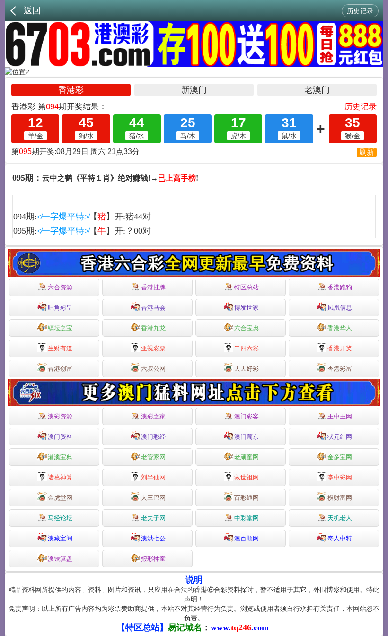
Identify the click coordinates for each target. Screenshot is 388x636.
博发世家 (246, 307)
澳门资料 (60, 436)
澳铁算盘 (60, 558)
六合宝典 (246, 327)
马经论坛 (60, 518)
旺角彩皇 (60, 307)
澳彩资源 (60, 416)
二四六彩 (246, 348)
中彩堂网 (246, 518)
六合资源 (60, 287)
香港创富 (60, 368)
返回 (32, 10)
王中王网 (339, 416)
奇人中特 (339, 538)
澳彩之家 (153, 416)
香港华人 (339, 327)
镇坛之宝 (60, 327)
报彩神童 (153, 558)
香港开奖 (339, 348)
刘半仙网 (153, 477)
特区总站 (246, 287)
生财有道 (60, 348)
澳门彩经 (153, 436)
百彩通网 (246, 497)
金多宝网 (339, 457)
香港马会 (153, 307)
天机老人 (339, 518)
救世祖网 (246, 477)
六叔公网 (153, 368)
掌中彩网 (339, 477)
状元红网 (339, 436)
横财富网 (339, 497)
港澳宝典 (60, 457)
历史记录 (360, 11)
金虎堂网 (60, 497)
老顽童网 (246, 457)
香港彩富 (339, 368)
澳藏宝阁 (60, 538)
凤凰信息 (339, 307)
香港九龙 (153, 327)
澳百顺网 (246, 538)
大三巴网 (153, 497)
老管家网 (153, 457)
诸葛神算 (60, 477)
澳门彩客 (246, 416)
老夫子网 (153, 518)
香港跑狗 (339, 287)
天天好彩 (246, 368)
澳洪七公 (153, 538)
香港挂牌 (153, 287)
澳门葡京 (246, 436)
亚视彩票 (153, 348)
